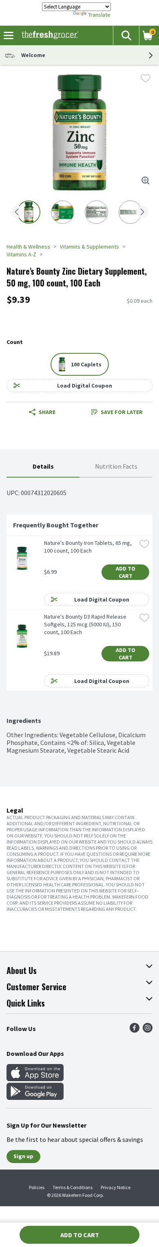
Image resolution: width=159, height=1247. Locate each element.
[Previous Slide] (17, 212)
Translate (99, 14)
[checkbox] (145, 78)
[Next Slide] (142, 212)
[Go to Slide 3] (96, 212)
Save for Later (122, 412)
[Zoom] (145, 180)
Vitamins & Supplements (89, 246)
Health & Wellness (28, 246)
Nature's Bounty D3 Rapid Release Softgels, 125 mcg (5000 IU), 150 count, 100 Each (86, 624)
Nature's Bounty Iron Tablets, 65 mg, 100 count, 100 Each (88, 546)
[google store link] (35, 1097)
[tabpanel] (79, 616)
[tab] (43, 467)
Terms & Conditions (73, 1187)
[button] (126, 35)
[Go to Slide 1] (28, 212)
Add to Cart (126, 572)
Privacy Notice (115, 1187)
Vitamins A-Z (21, 254)
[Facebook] (134, 1030)
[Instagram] (147, 1030)
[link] (117, 412)
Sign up (23, 1156)
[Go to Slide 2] (62, 212)
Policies (36, 1187)
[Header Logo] (48, 35)
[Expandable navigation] (8, 35)
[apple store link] (35, 1079)
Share (47, 412)
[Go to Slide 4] (130, 212)
